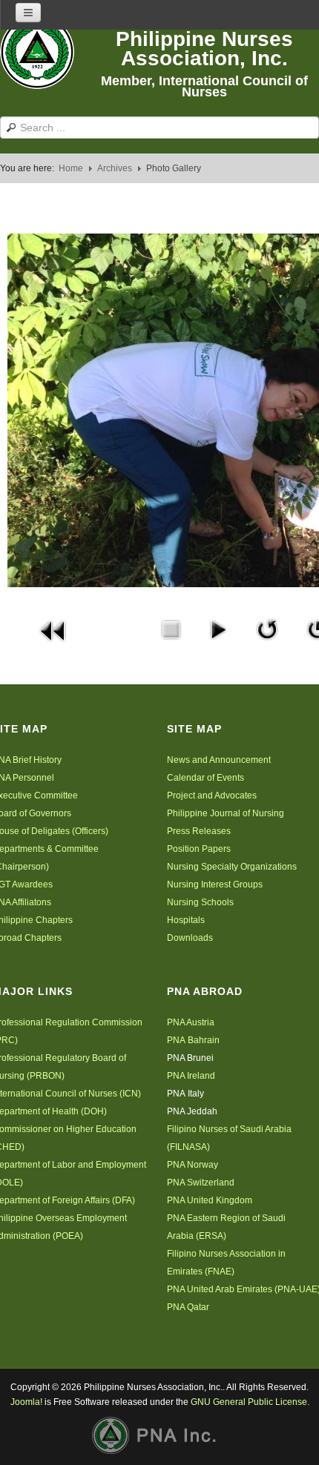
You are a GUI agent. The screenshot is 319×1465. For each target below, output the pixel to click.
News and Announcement (219, 760)
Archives (114, 168)
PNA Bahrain (193, 1040)
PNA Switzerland (200, 1182)
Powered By (159, 1435)
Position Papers (199, 849)
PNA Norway (192, 1165)
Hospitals (186, 920)
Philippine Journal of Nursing (225, 813)
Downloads (190, 938)
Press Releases (199, 831)
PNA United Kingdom (209, 1200)
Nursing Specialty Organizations (232, 867)
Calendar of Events (205, 778)
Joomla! (26, 1402)
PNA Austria (190, 1022)
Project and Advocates (212, 795)
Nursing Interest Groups (215, 884)
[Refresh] (267, 628)
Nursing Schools (200, 902)
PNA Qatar (188, 1307)
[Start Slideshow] (218, 628)
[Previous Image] (53, 630)
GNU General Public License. (250, 1402)
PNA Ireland (191, 1076)
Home (71, 168)
